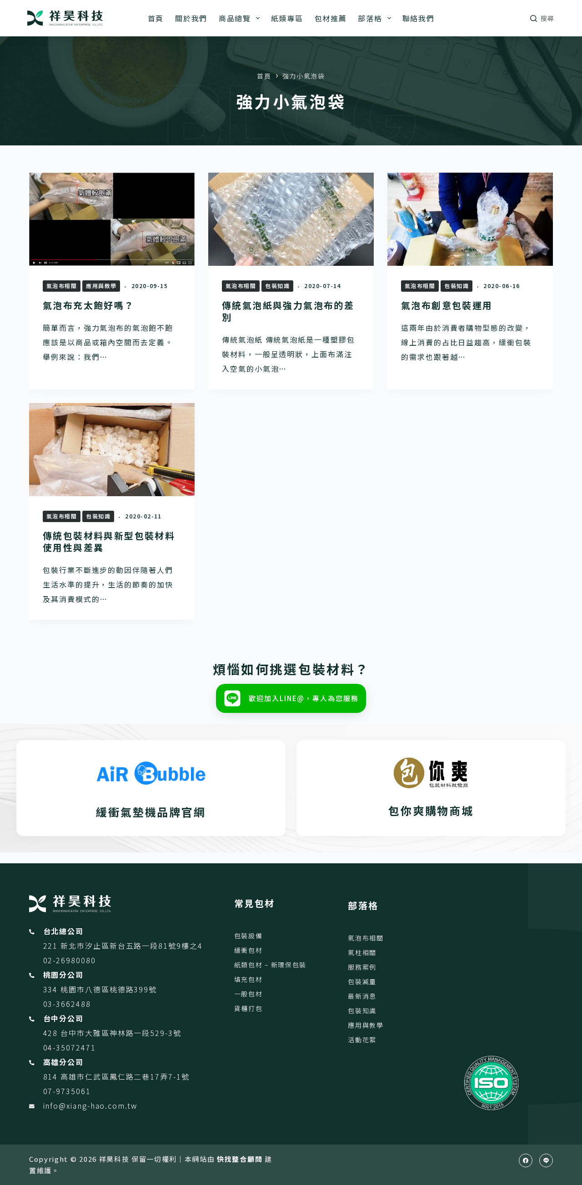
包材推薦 (331, 18)
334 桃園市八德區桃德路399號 (100, 989)
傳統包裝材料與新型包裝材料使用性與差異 (109, 541)
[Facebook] (525, 1160)
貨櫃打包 (248, 1008)
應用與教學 (101, 285)
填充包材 (248, 979)
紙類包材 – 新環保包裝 (270, 964)
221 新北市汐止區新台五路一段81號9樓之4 (123, 945)
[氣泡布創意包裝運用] (470, 219)
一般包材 (248, 993)
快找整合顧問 (239, 1159)
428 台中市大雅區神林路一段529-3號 (112, 1032)
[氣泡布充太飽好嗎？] (112, 219)
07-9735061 (67, 1090)
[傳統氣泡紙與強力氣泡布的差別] (291, 219)
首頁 (156, 18)
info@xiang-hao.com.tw (90, 1105)
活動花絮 (362, 1039)
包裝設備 (248, 935)
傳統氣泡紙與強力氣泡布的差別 (288, 311)
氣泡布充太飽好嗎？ (89, 305)
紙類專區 (287, 18)
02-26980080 (69, 960)
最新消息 (362, 996)
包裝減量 (362, 981)
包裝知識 (277, 285)
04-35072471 (69, 1047)
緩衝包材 (248, 950)
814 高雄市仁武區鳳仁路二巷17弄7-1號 (116, 1076)
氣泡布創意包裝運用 (447, 305)
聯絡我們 (418, 18)
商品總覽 (235, 18)
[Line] (546, 1160)
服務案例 (362, 966)
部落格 (370, 18)
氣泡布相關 (61, 285)
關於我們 (191, 18)
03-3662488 (67, 1003)
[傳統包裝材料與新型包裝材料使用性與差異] (112, 449)
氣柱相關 (362, 952)
